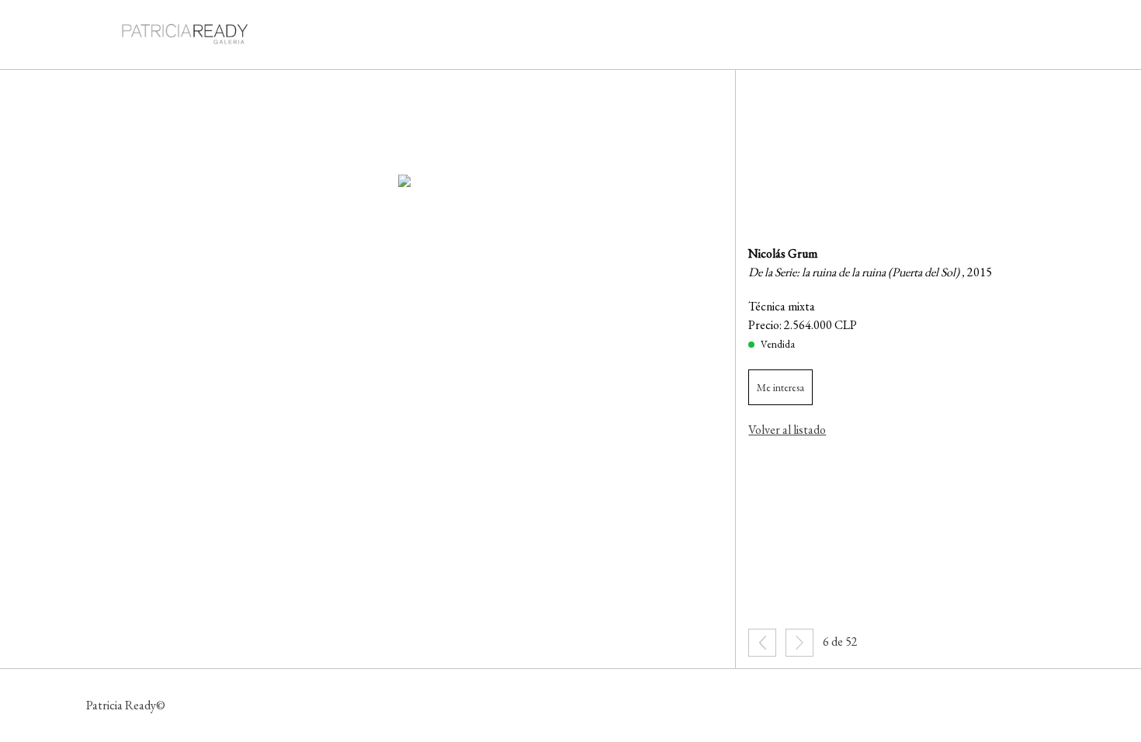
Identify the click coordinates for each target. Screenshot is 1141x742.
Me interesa (780, 387)
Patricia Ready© (125, 705)
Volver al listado (787, 429)
